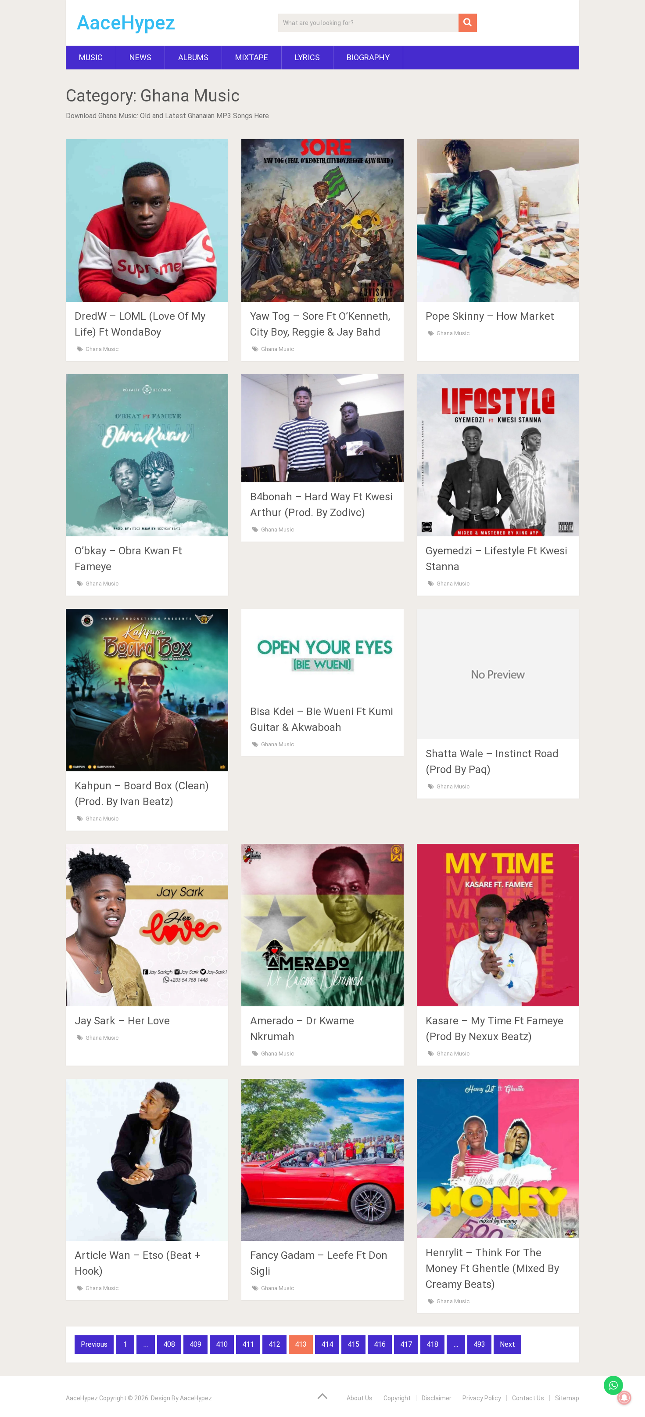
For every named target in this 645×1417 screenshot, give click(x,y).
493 (479, 1344)
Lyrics (307, 57)
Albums (193, 57)
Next (507, 1344)
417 (406, 1344)
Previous (94, 1344)
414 (327, 1344)
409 (195, 1344)
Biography (368, 57)
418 (432, 1344)
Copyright (397, 1398)
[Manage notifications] (624, 1398)
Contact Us (528, 1398)
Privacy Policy (481, 1398)
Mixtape (251, 57)
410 (222, 1344)
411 (248, 1344)
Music (91, 57)
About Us (360, 1398)
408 (169, 1344)
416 (380, 1344)
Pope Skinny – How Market (490, 316)
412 (274, 1344)
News (140, 57)
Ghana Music (102, 349)
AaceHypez (126, 23)
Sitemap (567, 1398)
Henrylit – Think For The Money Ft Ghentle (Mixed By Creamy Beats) (492, 1268)
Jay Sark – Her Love (122, 1021)
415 (353, 1344)
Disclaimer (437, 1398)
